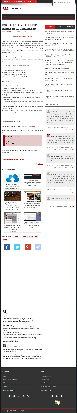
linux (25, 236)
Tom (52, 198)
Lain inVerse (55, 136)
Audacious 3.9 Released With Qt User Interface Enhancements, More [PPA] (60, 38)
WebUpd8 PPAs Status (10, 380)
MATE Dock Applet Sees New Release (57, 68)
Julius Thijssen (56, 112)
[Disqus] (22, 281)
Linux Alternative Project (48, 386)
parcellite (33, 236)
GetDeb (32, 126)
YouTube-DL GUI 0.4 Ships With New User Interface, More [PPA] (58, 44)
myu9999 (54, 174)
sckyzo (40, 164)
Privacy (5, 386)
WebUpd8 (19, 411)
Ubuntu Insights (46, 376)
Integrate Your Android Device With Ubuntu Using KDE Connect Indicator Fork (32, 224)
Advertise (6, 383)
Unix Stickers (45, 383)
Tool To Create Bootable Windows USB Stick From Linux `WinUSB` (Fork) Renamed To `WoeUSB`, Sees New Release (59, 62)
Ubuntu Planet (45, 380)
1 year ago (71, 129)
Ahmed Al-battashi (57, 156)
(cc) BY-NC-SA (11, 411)
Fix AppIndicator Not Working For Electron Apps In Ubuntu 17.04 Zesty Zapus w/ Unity (32, 182)
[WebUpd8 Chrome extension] (57, 404)
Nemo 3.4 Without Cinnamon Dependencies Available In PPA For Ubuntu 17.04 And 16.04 (59, 50)
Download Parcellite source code (13, 159)
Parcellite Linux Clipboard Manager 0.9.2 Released (21, 26)
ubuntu (6, 239)
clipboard (16, 236)
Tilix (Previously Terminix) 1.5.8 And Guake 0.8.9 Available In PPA (58, 79)
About (5, 376)
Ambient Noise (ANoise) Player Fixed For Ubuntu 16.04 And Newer (58, 55)
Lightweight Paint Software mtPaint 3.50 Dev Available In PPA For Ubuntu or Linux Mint (12, 228)
